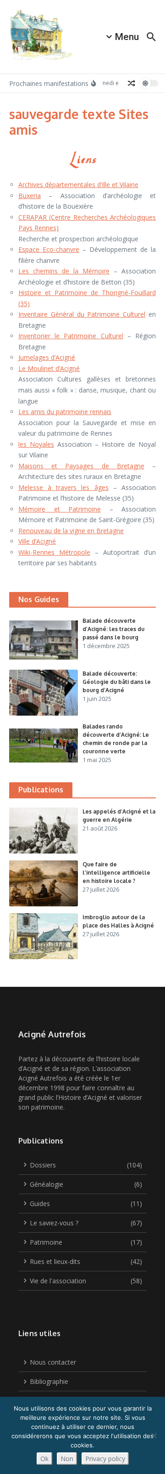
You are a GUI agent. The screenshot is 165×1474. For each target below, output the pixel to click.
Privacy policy (105, 1458)
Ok (44, 1458)
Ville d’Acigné (37, 541)
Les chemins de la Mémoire (64, 271)
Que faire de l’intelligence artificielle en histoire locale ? (116, 872)
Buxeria (29, 195)
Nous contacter (53, 1362)
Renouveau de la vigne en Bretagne (71, 530)
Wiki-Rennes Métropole (54, 552)
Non (66, 1458)
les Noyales (36, 444)
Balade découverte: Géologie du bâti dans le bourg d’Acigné (116, 682)
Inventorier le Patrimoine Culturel (70, 335)
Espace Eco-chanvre (48, 249)
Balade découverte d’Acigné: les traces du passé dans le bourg (113, 629)
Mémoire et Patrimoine (59, 509)
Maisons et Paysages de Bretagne (81, 465)
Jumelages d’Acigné (46, 357)
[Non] (153, 1435)
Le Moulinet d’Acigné (49, 368)
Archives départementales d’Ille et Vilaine (78, 184)
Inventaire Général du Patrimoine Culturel (81, 314)
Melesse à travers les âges (63, 487)
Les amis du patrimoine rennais (64, 411)
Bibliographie (49, 1381)
